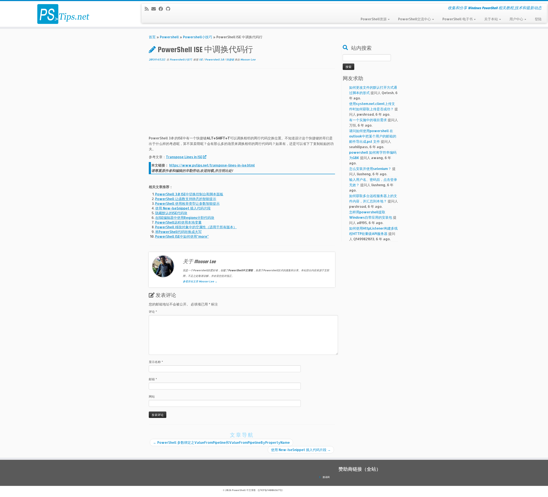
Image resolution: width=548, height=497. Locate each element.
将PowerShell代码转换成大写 (178, 231)
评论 (153, 311)
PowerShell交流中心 (415, 19)
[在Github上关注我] (169, 9)
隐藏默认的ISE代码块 (171, 213)
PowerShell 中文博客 (244, 490)
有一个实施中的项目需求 (368, 120)
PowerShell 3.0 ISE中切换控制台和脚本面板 (189, 194)
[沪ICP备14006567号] (270, 490)
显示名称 (156, 362)
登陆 (538, 19)
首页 (152, 37)
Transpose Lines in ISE (184, 157)
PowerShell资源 (374, 19)
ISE (201, 59)
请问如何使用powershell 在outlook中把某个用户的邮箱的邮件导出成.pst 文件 (372, 136)
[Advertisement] (242, 105)
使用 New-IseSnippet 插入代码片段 (183, 208)
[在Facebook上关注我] (162, 9)
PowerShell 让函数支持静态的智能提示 (185, 198)
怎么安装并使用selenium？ (370, 168)
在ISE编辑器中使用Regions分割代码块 (184, 217)
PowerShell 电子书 (458, 19)
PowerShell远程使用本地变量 (178, 222)
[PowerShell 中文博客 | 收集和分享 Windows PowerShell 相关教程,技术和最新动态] (63, 14)
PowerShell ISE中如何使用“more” (182, 236)
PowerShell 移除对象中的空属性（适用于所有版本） (196, 227)
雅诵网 (326, 477)
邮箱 (153, 379)
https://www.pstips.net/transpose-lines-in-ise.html (212, 165)
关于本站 (491, 19)
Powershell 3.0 (215, 59)
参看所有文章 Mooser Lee (200, 281)
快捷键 (230, 59)
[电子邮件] (155, 9)
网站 (152, 396)
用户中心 (516, 19)
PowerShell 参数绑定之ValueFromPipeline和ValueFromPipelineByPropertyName (221, 442)
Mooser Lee (248, 59)
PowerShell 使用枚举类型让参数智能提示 (187, 203)
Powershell (169, 37)
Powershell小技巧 (197, 37)
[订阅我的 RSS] (148, 9)
